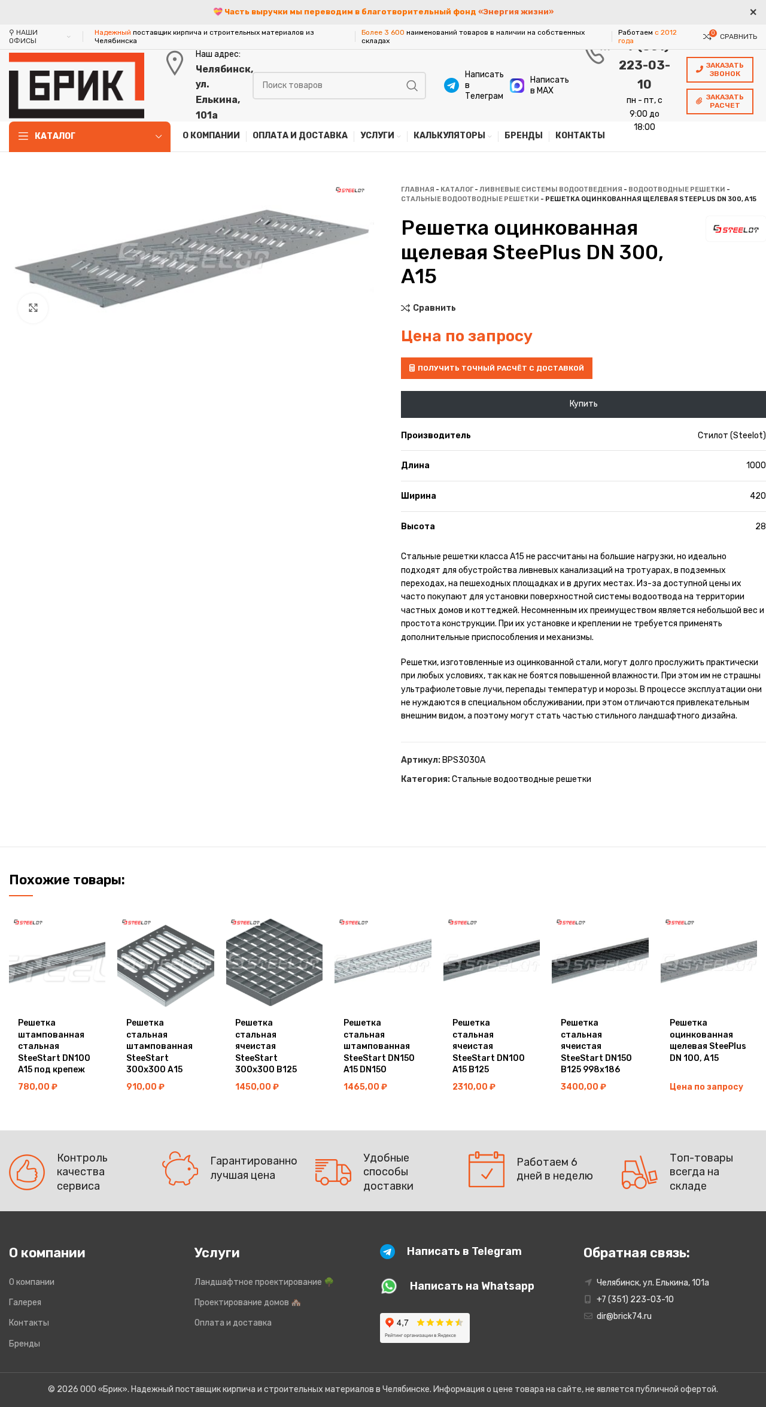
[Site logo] (76, 85)
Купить (584, 404)
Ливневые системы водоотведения (550, 189)
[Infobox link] (471, 85)
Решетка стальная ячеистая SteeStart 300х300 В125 (266, 1046)
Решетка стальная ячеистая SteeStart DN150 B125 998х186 (596, 1046)
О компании (31, 1282)
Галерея (25, 1302)
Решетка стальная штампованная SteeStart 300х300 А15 (159, 1046)
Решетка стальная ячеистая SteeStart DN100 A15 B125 (488, 1046)
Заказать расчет (725, 101)
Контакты (29, 1323)
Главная (417, 189)
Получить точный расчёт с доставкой (501, 368)
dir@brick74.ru (624, 1316)
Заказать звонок (725, 69)
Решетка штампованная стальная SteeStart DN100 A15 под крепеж (54, 1046)
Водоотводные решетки (676, 189)
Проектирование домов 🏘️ (247, 1302)
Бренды (24, 1344)
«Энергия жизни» (516, 11)
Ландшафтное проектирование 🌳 (264, 1282)
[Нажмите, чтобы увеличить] (33, 308)
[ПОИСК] (412, 85)
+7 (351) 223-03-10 (644, 65)
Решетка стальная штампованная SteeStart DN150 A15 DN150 (379, 1046)
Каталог (456, 189)
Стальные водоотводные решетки (470, 199)
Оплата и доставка (233, 1323)
